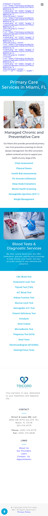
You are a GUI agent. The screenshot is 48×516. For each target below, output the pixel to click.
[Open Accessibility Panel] (4, 511)
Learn (24, 453)
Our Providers (24, 451)
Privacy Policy (24, 512)
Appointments (24, 459)
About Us (24, 448)
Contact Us (24, 456)
